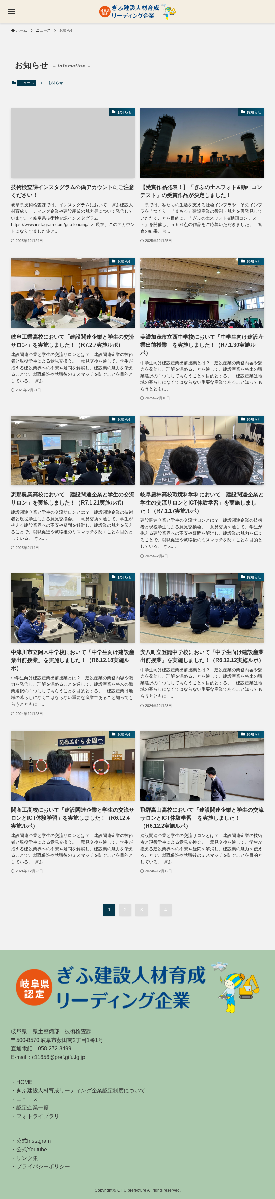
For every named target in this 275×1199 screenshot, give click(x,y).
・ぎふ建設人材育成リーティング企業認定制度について (78, 1090)
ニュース (26, 83)
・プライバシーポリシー (40, 1166)
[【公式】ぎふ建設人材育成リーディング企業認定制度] (137, 11)
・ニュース (24, 1099)
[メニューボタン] (11, 11)
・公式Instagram (31, 1141)
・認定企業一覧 (30, 1107)
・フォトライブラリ (35, 1116)
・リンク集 (24, 1158)
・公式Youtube (29, 1149)
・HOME (22, 1082)
